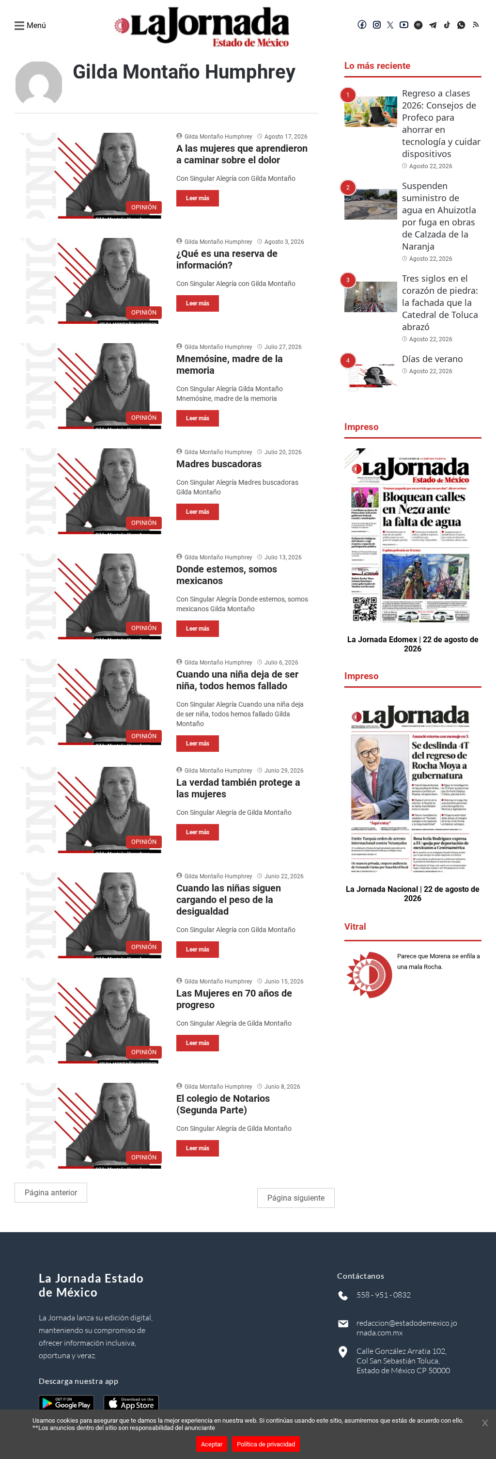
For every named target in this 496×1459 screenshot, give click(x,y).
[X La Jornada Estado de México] (390, 26)
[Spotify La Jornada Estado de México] (418, 26)
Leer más (197, 198)
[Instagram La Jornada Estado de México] (377, 26)
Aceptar (211, 1444)
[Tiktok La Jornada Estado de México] (447, 26)
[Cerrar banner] (485, 1423)
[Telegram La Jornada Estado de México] (433, 26)
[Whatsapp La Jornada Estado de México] (462, 26)
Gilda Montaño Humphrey (218, 136)
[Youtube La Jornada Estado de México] (404, 26)
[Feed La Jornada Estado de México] (476, 26)
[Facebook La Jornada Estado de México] (362, 26)
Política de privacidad (266, 1444)
